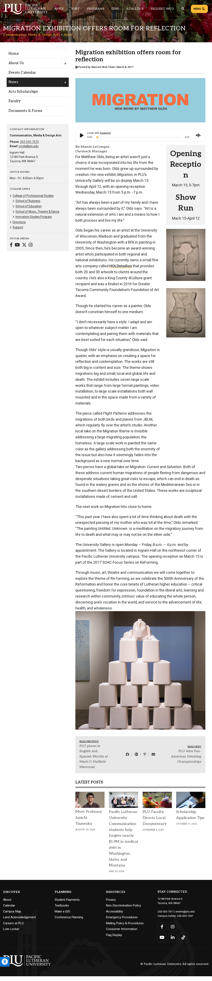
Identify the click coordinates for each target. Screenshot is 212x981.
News (68, 35)
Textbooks (62, 889)
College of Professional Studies (33, 195)
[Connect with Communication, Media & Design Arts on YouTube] (17, 245)
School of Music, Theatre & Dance (37, 211)
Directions (19, 222)
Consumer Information (121, 913)
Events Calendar (22, 73)
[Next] (200, 662)
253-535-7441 (185, 899)
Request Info (162, 9)
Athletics (135, 9)
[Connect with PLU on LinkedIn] (172, 921)
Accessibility (114, 895)
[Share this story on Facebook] (128, 738)
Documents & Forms (25, 111)
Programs (95, 9)
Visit (75, 9)
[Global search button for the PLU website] (182, 8)
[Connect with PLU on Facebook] (162, 910)
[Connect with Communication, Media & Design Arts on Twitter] (24, 245)
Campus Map (12, 895)
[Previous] (80, 662)
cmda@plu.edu (29, 146)
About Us (16, 63)
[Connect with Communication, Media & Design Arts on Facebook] (11, 245)
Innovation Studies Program (34, 216)
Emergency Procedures (122, 901)
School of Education (29, 206)
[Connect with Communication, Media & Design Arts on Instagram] (31, 245)
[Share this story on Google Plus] (137, 738)
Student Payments (67, 883)
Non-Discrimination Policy (123, 889)
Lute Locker (11, 913)
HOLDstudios (120, 266)
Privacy (111, 883)
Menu (197, 8)
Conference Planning (69, 901)
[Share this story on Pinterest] (145, 738)
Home (13, 54)
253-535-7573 (29, 141)
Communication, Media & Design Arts (31, 35)
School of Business (28, 200)
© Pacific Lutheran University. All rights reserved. (175, 947)
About (7, 883)
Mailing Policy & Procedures (125, 907)
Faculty (14, 101)
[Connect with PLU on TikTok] (183, 921)
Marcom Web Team (103, 67)
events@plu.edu (185, 895)
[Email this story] (153, 738)
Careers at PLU (13, 907)
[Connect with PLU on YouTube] (162, 921)
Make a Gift (62, 895)
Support (18, 227)
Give (115, 9)
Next (202, 279)
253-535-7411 (166, 895)
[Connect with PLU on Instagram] (172, 910)
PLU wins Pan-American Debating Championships (186, 740)
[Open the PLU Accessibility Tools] (5, 962)
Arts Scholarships (23, 92)
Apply (59, 9)
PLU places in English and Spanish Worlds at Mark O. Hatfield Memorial (94, 740)
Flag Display (114, 919)
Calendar (9, 889)
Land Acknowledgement (19, 901)
